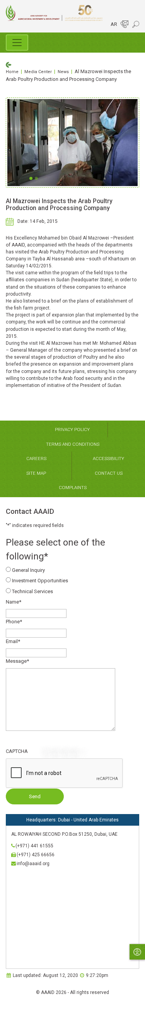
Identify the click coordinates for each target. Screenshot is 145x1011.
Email (13, 641)
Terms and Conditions (72, 444)
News (63, 71)
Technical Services (32, 591)
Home (12, 71)
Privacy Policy (72, 429)
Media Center (38, 71)
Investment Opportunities (40, 580)
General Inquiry (28, 570)
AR (114, 24)
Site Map (36, 473)
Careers (36, 458)
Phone (14, 621)
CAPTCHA (17, 751)
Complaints (73, 487)
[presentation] (64, 773)
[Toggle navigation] (17, 42)
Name (13, 602)
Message (17, 661)
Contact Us (109, 473)
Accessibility (108, 458)
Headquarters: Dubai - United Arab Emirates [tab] (72, 820)
